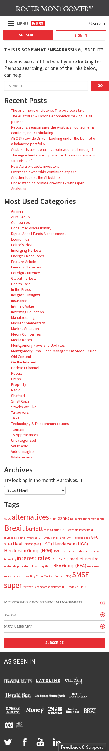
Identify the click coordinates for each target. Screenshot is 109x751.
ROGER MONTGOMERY (54, 9)
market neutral (84, 558)
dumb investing (27, 538)
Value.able (19, 445)
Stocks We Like (24, 406)
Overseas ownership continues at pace (44, 171)
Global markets (24, 278)
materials (10, 566)
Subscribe (28, 35)
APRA (53, 519)
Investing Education (27, 311)
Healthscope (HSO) (32, 544)
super (13, 585)
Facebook (79, 538)
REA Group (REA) (69, 565)
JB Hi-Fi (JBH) (59, 559)
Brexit (14, 528)
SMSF (80, 574)
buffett (34, 529)
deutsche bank (84, 530)
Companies (20, 222)
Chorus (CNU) (59, 530)
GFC (95, 537)
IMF (74, 551)
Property (18, 384)
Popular (17, 373)
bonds (100, 519)
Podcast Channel (25, 367)
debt (71, 530)
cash (46, 530)
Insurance (19, 300)
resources (93, 566)
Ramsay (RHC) (44, 566)
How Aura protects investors (35, 166)
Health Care (20, 283)
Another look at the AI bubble (35, 177)
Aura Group (20, 216)
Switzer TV (29, 587)
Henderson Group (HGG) (28, 550)
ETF (40, 538)
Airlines (17, 211)
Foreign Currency (25, 272)
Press (16, 378)
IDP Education (62, 551)
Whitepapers (22, 457)
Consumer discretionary (31, 227)
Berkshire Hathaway (83, 519)
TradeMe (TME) (76, 587)
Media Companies (26, 334)
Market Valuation (25, 328)
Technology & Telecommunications (40, 423)
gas (88, 538)
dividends (10, 538)
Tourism (17, 429)
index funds (84, 551)
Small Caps (20, 401)
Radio (16, 390)
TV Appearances (24, 434)
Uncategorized (23, 440)
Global (8, 544)
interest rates (33, 558)
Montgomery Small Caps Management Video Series (53, 350)
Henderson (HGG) (70, 544)
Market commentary (28, 322)
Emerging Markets (26, 250)
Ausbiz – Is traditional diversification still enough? (52, 149)
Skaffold (18, 395)
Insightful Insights (26, 295)
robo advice (11, 576)
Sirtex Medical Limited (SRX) (53, 576)
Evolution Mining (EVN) (58, 538)
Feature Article (23, 261)
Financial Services (26, 267)
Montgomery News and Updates (38, 345)
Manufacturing (23, 317)
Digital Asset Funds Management (38, 233)
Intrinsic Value (22, 306)
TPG (64, 587)
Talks (15, 417)
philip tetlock (25, 566)
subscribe (54, 642)
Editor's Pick (21, 244)
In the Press (21, 289)
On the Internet (24, 362)
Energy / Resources (27, 255)
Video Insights (23, 451)
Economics (20, 239)
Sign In (80, 35)
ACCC (7, 519)
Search (99, 24)
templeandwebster (49, 587)
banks (63, 518)
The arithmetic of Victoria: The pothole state (48, 110)
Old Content (21, 356)
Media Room (21, 339)
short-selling (27, 576)
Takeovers (20, 412)
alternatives (30, 517)
